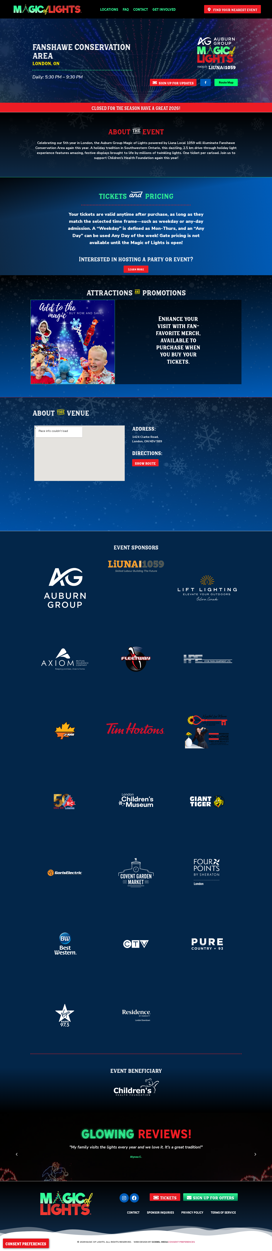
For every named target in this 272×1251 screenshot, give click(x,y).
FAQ (126, 9)
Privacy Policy (192, 1212)
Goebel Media (160, 1241)
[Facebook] (134, 1198)
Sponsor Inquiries (160, 1212)
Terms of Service (223, 1212)
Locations (109, 9)
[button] (17, 1154)
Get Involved (164, 9)
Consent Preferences (181, 1241)
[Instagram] (124, 1198)
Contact (140, 9)
